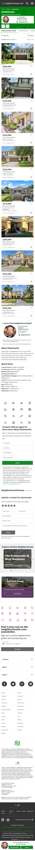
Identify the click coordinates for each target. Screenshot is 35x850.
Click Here (29, 833)
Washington (20, 723)
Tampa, (3, 14)
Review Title (6, 520)
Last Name (6, 448)
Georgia (3, 716)
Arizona (3, 692)
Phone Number (8, 457)
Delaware (3, 706)
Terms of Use (16, 484)
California (3, 696)
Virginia (19, 719)
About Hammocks (23, 30)
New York (20, 699)
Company (5, 659)
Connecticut (4, 703)
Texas (19, 716)
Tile (28, 39)
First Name (6, 443)
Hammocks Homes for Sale (8, 30)
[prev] (3, 53)
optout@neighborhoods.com (10, 480)
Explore (4, 675)
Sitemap (18, 811)
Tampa (8, 9)
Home (3, 9)
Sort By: (3, 39)
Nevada (19, 692)
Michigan (3, 733)
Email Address (7, 452)
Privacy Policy (6, 484)
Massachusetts (4, 729)
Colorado (3, 699)
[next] (31, 53)
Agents (4, 667)
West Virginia (20, 726)
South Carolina (21, 709)
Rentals (23, 811)
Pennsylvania (21, 706)
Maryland (3, 726)
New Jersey (20, 696)
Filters (32, 35)
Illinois (2, 719)
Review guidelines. (6, 538)
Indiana (3, 723)
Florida (8, 14)
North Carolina (21, 703)
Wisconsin (20, 729)
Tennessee (20, 713)
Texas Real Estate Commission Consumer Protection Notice (17, 831)
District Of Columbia (6, 709)
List (32, 39)
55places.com (30, 811)
